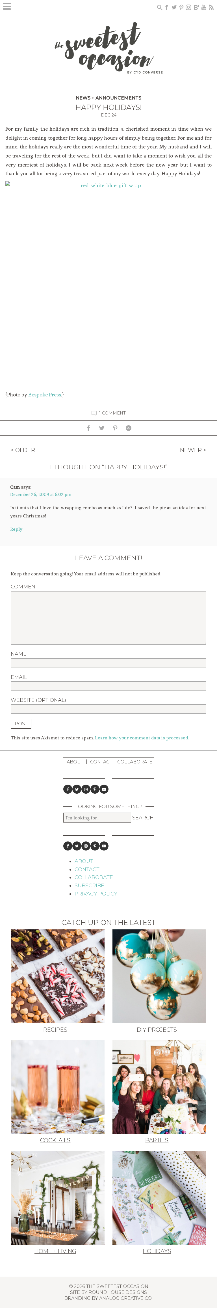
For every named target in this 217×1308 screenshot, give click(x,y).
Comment (24, 587)
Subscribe (89, 885)
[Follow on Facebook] (67, 789)
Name (19, 654)
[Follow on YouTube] (103, 789)
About (75, 762)
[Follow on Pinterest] (94, 789)
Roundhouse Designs (117, 1292)
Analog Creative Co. (126, 1298)
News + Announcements (108, 98)
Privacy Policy (96, 894)
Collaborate (134, 762)
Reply (16, 529)
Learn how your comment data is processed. (142, 738)
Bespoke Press (44, 395)
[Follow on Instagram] (85, 789)
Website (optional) (38, 700)
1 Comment (112, 413)
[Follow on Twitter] (76, 789)
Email (19, 677)
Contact (101, 762)
